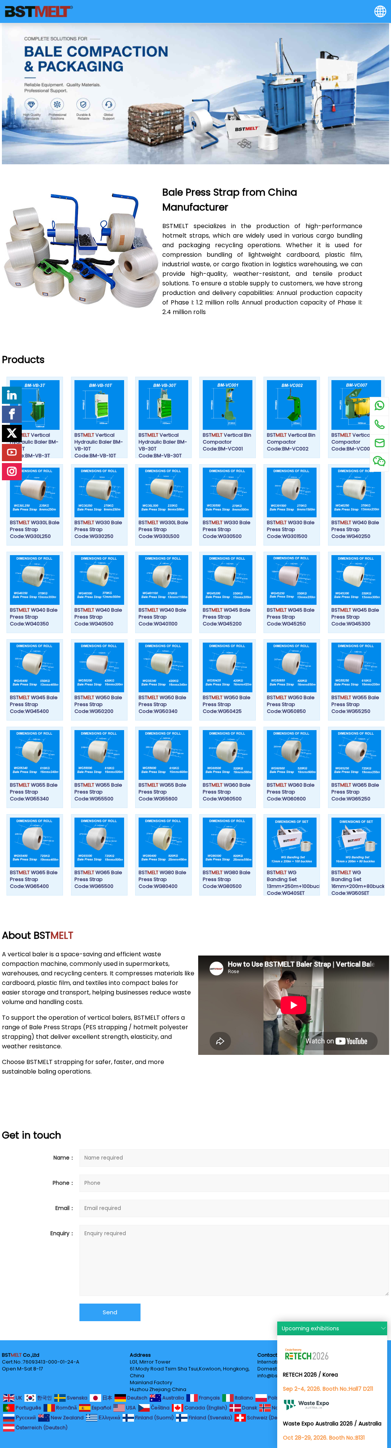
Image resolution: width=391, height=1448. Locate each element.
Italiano (243, 1397)
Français (209, 1397)
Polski (274, 1397)
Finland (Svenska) (209, 1417)
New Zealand (67, 1417)
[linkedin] (11, 395)
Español (100, 1407)
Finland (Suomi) (154, 1417)
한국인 (44, 1397)
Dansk (249, 1407)
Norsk (278, 1407)
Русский (25, 1417)
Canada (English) (205, 1407)
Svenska (76, 1397)
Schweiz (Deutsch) (269, 1417)
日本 (106, 1397)
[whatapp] (379, 406)
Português (28, 1407)
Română (66, 1407)
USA (130, 1407)
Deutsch (136, 1397)
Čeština (160, 1407)
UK (18, 1397)
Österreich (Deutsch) (41, 1427)
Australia (172, 1397)
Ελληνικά (108, 1417)
